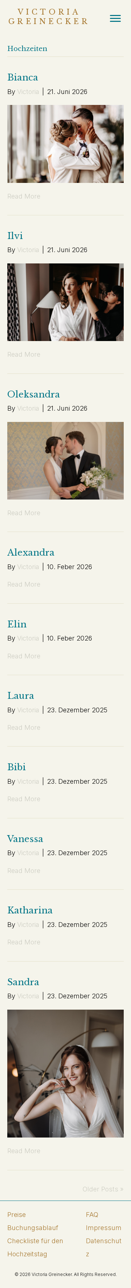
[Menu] (115, 18)
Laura (20, 695)
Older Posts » (103, 1189)
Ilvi (15, 236)
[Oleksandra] (65, 460)
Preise (16, 1214)
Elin (17, 624)
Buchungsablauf (32, 1228)
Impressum (104, 1228)
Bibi (16, 767)
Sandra (23, 982)
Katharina (30, 910)
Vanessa (25, 839)
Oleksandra (33, 394)
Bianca (22, 77)
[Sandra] (65, 1073)
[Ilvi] (65, 301)
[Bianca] (65, 143)
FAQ (92, 1214)
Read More (23, 196)
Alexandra (31, 552)
